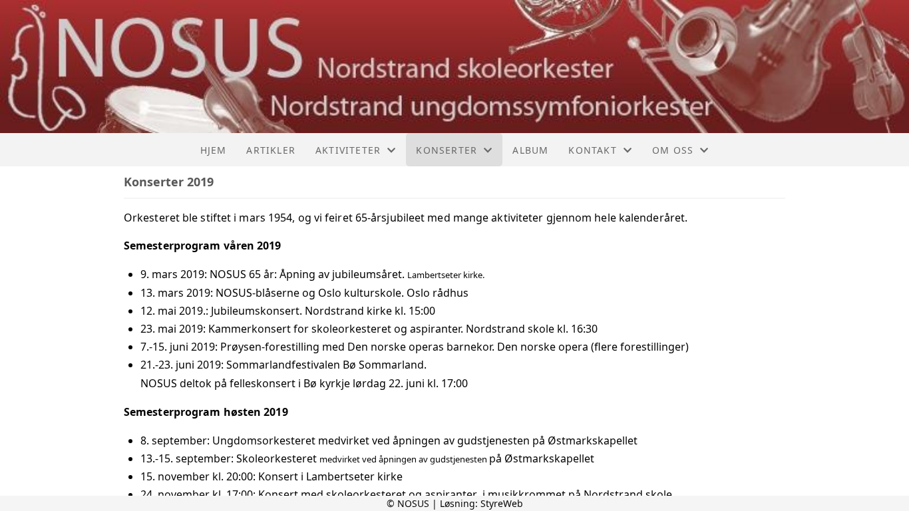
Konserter (446, 150)
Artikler (270, 150)
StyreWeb (501, 503)
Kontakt (592, 150)
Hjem (213, 150)
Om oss (672, 150)
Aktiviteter (348, 150)
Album (530, 150)
